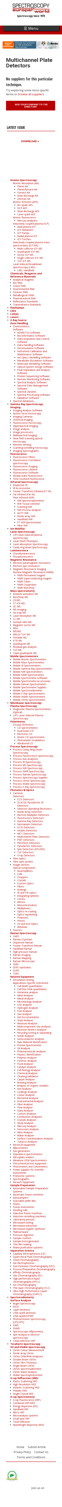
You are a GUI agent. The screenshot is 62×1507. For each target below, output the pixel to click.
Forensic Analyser (27, 1060)
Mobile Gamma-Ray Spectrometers (32, 668)
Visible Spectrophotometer (28, 1375)
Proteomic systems (24, 1175)
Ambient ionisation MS (25, 594)
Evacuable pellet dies (24, 1200)
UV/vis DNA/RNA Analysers (28, 1356)
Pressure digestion (23, 1235)
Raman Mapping (22, 958)
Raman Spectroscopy (23, 933)
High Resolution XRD (24, 1384)
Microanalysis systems (25, 1415)
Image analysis (21, 429)
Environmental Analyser (30, 1101)
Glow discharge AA (27, 195)
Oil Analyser (23, 1048)
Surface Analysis (20, 1300)
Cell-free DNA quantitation (32, 989)
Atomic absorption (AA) (26, 183)
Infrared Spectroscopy (24, 482)
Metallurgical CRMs (23, 295)
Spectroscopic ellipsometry (28, 1331)
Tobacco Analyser (27, 1141)
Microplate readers (23, 1157)
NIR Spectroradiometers (30, 500)
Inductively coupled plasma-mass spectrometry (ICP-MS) (31, 244)
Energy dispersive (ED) (25, 1406)
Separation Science (22, 1250)
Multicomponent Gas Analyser (34, 1026)
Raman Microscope (24, 961)
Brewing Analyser (27, 1082)
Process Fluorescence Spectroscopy (33, 755)
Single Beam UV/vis (23, 1365)
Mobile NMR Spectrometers (28, 674)
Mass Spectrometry (22, 590)
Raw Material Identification (32, 1042)
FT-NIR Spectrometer (29, 522)
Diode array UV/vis (23, 1353)
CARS (16, 936)
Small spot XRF (21, 1418)
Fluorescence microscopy (27, 422)
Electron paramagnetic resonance (31, 562)
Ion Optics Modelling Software (34, 357)
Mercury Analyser (27, 1126)
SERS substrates (22, 967)
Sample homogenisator (26, 1241)
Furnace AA (23, 192)
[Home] (31, 11)
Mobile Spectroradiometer (27, 690)
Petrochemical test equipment (29, 1163)
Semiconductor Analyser (30, 1039)
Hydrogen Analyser (27, 1007)
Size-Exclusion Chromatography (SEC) (34, 1266)
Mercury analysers (27, 220)
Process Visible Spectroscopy (29, 783)
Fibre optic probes (23, 861)
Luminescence (19, 550)
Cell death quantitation (29, 986)
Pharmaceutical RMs (24, 298)
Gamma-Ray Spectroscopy (26, 404)
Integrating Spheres (28, 895)
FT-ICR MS (19, 603)
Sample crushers (22, 1238)
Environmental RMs (24, 289)
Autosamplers (20, 1197)
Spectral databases (23, 401)
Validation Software (28, 398)
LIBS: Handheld (25, 270)
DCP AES (22, 208)
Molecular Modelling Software (34, 363)
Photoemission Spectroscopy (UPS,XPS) (29, 1320)
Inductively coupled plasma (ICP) (31, 223)
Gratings (22, 889)
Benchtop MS (20, 597)
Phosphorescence (23, 556)
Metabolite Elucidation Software (35, 360)
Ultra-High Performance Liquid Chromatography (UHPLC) (30, 1292)
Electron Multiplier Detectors (33, 815)
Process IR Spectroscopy (27, 762)
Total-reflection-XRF (24, 1340)
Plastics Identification (29, 1054)
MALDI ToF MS (21, 634)
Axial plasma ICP (26, 226)
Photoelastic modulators (31, 740)
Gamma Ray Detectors (30, 821)
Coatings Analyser (27, 1091)
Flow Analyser (25, 1107)
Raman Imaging (21, 955)
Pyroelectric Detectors (29, 846)
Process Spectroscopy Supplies (30, 777)
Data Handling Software (30, 345)
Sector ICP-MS (25, 254)
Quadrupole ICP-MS (28, 251)
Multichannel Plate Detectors (33, 836)
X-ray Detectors (26, 855)
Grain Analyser (25, 1020)
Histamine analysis (27, 992)
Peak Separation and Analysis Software (33, 371)
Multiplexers (24, 908)
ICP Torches (24, 239)
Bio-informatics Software (31, 335)
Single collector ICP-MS (30, 257)
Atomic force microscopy (27, 413)
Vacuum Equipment (23, 1182)
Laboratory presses (24, 1219)
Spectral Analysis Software (32, 382)
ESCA (16, 1306)
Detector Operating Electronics (34, 808)
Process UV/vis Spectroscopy (29, 780)
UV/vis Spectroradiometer (27, 1368)
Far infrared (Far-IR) (24, 494)
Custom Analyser (26, 1113)
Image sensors (21, 864)
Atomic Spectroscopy (23, 180)
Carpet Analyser (26, 1079)
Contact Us (41, 1452)
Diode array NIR (26, 516)
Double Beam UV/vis (24, 1359)
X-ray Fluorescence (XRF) (27, 1400)
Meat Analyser (25, 995)
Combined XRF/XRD (24, 1403)
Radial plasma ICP (27, 236)
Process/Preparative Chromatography (34, 1269)
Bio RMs (17, 282)
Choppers (22, 877)
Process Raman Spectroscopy (29, 774)
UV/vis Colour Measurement (28, 1350)
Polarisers (22, 917)
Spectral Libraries (26, 391)
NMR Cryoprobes (27, 584)
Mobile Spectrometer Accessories (31, 681)
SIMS (16, 1325)
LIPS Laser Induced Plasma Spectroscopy (28, 717)
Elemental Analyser (27, 1098)
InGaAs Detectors (27, 830)
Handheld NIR (25, 519)
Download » (30, 141)
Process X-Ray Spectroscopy (29, 787)
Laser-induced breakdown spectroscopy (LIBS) (27, 265)
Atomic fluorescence (24, 217)
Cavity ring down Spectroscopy (30, 547)
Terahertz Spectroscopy (25, 1344)
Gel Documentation (28, 1017)
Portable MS (20, 637)
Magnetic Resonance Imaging (29, 569)
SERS (16, 964)
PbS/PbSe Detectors (28, 843)
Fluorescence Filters (24, 457)
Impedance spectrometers (27, 1154)
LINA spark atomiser (24, 1312)
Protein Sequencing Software (33, 376)
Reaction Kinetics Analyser (31, 1029)
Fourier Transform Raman (27, 945)
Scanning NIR (24, 506)
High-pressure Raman (25, 951)
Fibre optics (19, 858)
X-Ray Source (18, 320)
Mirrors (21, 902)
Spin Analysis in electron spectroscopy (26, 1336)
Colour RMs (19, 286)
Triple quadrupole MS (25, 653)
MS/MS (17, 631)
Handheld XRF (20, 1409)
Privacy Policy (22, 1452)
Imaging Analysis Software (27, 410)
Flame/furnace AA (27, 189)
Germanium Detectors (29, 824)
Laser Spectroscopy (22, 531)
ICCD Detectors (26, 827)
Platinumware (20, 1232)
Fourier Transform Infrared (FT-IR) (32, 491)
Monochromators (27, 905)
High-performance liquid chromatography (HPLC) (26, 1280)
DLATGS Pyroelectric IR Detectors (30, 804)
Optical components (24, 867)
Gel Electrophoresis (23, 1263)
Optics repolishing (27, 914)
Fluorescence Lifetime (25, 469)
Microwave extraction (25, 1225)
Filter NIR (22, 525)
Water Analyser (25, 1135)
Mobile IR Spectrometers (27, 665)
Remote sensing (22, 444)
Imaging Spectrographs (26, 450)
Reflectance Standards (25, 301)
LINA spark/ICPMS (23, 1316)
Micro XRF (18, 1412)
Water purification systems (28, 1247)
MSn (15, 628)
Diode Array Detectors (29, 811)
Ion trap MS (19, 612)
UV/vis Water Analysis (25, 1372)
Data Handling (19, 323)
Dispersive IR (20, 485)
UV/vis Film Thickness (25, 1362)
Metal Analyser (25, 998)
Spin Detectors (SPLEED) (31, 849)
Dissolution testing (23, 979)
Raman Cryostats (22, 939)
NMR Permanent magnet (31, 575)
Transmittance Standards (27, 304)
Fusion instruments (23, 1207)
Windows (22, 927)
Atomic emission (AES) (25, 201)
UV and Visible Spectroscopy (27, 1347)
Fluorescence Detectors (30, 818)
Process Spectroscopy (24, 746)
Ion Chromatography (24, 1284)
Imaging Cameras (23, 416)
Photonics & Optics (22, 790)
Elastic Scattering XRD (25, 1381)
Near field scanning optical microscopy (27, 440)
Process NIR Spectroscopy (28, 768)
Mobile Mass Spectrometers (28, 662)
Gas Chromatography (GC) (27, 1275)
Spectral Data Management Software (32, 387)
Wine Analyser (25, 1132)
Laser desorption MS (24, 615)
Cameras (18, 793)
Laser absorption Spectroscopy (30, 544)
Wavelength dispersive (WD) (28, 1424)
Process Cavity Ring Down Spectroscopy (27, 751)
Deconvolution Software (30, 348)
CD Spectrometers (27, 727)
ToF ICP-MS (24, 261)
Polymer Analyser (27, 1057)
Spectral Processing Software (33, 394)
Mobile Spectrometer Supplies (29, 687)
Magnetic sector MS (24, 625)
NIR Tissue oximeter (28, 503)
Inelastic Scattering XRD (26, 1387)
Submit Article (37, 1447)
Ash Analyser (24, 1088)
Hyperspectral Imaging (25, 426)
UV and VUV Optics (27, 923)
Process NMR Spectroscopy (28, 771)
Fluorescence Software (26, 472)
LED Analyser (24, 1004)
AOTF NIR (22, 513)
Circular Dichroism (23, 724)
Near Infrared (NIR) (23, 497)
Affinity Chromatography (26, 1272)
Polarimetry (17, 721)
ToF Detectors (25, 852)
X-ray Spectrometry (22, 1396)
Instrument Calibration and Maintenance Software (32, 353)
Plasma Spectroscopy (23, 706)
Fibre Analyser (25, 1104)
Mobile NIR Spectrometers (28, 671)
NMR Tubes (23, 581)
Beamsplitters (25, 871)
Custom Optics (25, 883)
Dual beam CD (25, 730)
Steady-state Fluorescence (28, 475)
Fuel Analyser (24, 1011)
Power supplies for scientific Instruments (28, 1171)
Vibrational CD (25, 743)
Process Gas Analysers (25, 759)
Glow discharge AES (28, 211)
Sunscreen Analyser (28, 1129)
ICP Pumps (23, 233)
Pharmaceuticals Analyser (31, 1051)
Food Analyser (25, 1063)
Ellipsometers (20, 1147)
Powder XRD (20, 1390)
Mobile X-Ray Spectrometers (29, 693)
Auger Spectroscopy (24, 1303)
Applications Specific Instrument (30, 983)
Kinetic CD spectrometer (31, 737)
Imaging (15, 407)
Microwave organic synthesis (29, 1228)
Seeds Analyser (25, 1035)
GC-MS (17, 606)
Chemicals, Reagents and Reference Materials (26, 275)
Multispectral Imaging (25, 435)
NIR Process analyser (29, 510)
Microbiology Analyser (29, 1001)
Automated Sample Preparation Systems (30, 1190)
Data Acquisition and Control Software (33, 340)
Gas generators (21, 1151)
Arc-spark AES (25, 205)
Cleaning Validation (27, 1076)
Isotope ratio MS (22, 622)
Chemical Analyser (27, 1073)
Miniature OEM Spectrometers (30, 1160)
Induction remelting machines (29, 1216)
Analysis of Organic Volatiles (33, 1085)
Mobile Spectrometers (24, 656)
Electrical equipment (24, 1144)
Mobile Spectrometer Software (30, 678)
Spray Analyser (25, 1123)
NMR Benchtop (25, 587)
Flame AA (22, 186)
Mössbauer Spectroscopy (26, 702)
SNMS (16, 1328)
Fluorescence (18, 454)
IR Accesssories (21, 488)
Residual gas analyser (25, 646)
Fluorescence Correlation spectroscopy (27, 461)
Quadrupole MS (21, 643)
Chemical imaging (23, 419)
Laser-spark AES (26, 214)
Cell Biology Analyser (28, 1070)
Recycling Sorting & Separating (34, 1032)
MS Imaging (19, 609)
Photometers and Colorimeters (30, 1166)
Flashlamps (17, 307)
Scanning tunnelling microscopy (30, 447)
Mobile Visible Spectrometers (29, 696)
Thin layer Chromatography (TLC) (31, 1288)
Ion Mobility (17, 528)
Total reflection (21, 1421)
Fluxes (16, 1203)
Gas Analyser (24, 1014)
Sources (17, 930)
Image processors (23, 432)
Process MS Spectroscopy (27, 765)
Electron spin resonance (26, 566)
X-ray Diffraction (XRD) (24, 1378)
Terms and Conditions (31, 1457)
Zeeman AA (23, 198)
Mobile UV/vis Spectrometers (29, 699)
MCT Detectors (25, 833)
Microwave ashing (23, 1222)
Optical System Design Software (35, 366)
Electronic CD (24, 734)
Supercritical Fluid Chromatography (32, 1256)
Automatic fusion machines (28, 1194)
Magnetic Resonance (23, 559)
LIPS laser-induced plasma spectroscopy (27, 536)
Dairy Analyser (25, 1110)
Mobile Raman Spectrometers (29, 684)
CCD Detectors (25, 799)
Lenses (21, 899)
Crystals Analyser (26, 1119)
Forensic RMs (20, 292)
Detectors (18, 796)
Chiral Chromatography (26, 1260)
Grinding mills (20, 1210)
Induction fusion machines (27, 1213)
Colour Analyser (26, 1095)
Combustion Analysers (29, 1116)
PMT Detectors (25, 839)
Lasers (14, 317)
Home (20, 1447)
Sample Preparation (22, 1185)
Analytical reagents (23, 279)
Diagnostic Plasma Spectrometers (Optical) (32, 710)
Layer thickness (21, 1309)
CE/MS (16, 600)
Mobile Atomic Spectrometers (29, 659)
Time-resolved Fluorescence (28, 478)
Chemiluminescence (24, 553)
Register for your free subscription (23, 161)
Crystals (21, 880)
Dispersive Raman (23, 942)
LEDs (13, 310)
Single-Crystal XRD (23, 1393)
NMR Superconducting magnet (34, 578)
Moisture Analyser (27, 1023)
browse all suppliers (31, 94)
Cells (19, 874)
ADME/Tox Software (28, 332)
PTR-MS (17, 640)
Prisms (21, 920)
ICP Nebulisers (25, 229)
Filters (20, 886)
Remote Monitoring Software (33, 379)
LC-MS (16, 618)
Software (18, 329)
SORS (16, 970)
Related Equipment (22, 976)
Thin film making (22, 1244)
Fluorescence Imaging (25, 466)
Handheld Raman (22, 948)
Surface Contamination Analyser (35, 1138)
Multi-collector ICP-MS (29, 248)
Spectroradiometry (22, 1297)
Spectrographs (21, 1179)
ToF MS (17, 650)
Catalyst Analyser (26, 1067)
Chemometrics (21, 326)
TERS (16, 973)
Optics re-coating (26, 911)
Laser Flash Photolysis (25, 541)
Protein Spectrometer (29, 1045)
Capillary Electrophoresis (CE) (29, 1253)
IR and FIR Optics (26, 892)
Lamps (14, 314)
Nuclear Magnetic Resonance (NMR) (33, 572)
